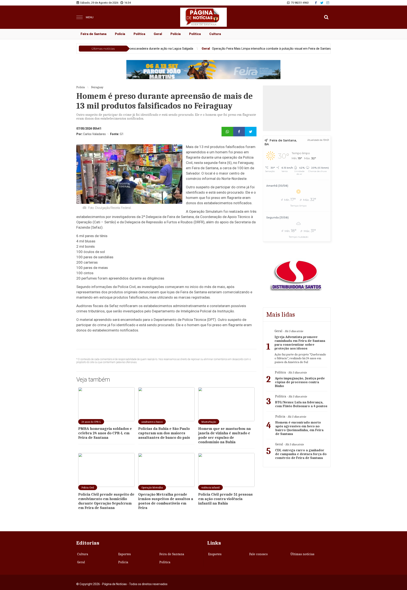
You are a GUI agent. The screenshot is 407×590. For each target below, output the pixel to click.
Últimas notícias (302, 554)
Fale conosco (258, 554)
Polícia (120, 34)
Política (139, 34)
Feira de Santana (93, 34)
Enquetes (215, 554)
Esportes (124, 554)
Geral (158, 34)
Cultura (215, 34)
